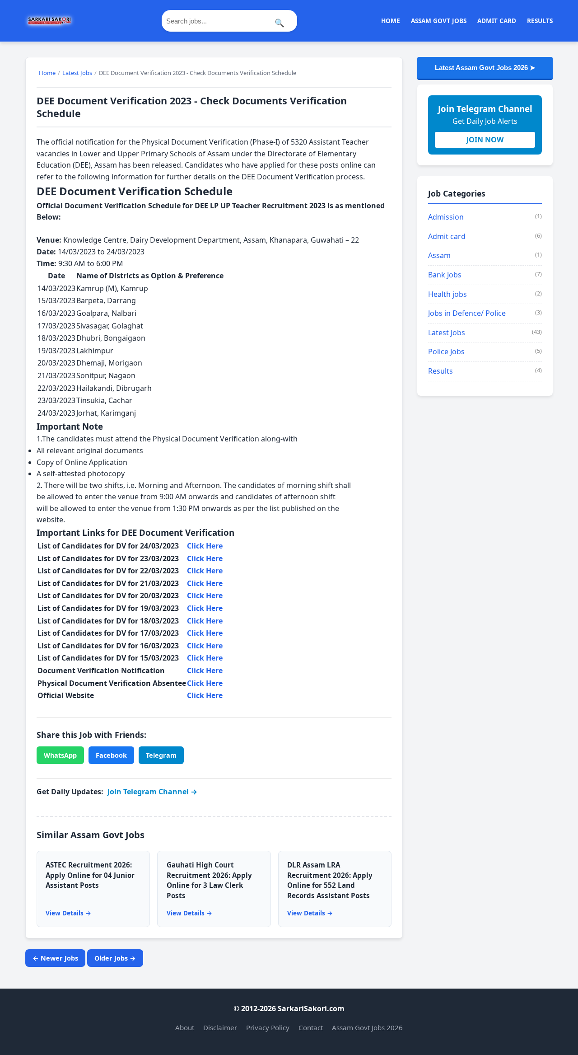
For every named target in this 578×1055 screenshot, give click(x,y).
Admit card (447, 236)
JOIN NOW (484, 140)
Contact (310, 1027)
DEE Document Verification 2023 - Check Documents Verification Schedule (192, 107)
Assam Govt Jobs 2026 (367, 1027)
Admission (446, 217)
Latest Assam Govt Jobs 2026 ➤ (485, 67)
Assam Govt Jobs (438, 20)
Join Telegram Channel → (152, 792)
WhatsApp (60, 755)
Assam (439, 255)
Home (390, 20)
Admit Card (496, 20)
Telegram (161, 755)
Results (540, 20)
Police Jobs (446, 351)
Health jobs (447, 294)
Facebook (111, 755)
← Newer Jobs (55, 958)
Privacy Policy (267, 1027)
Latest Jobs (446, 333)
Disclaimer (220, 1027)
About (184, 1027)
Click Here (205, 546)
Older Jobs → (115, 958)
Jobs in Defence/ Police (467, 313)
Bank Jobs (444, 275)
